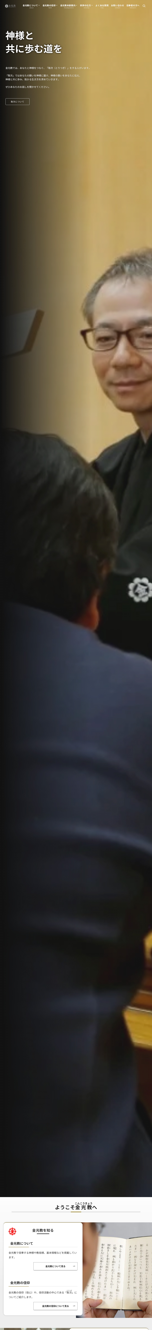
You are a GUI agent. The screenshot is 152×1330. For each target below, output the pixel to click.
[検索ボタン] (144, 6)
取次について (17, 101)
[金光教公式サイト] (10, 6)
